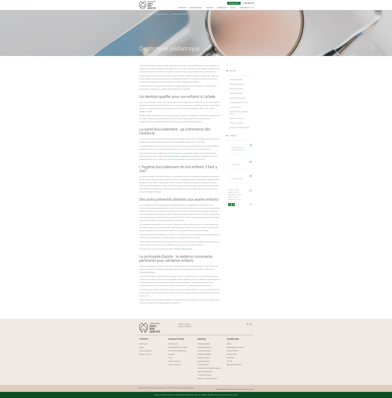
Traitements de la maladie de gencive (209, 368)
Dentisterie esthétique (236, 93)
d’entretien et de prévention (183, 249)
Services (209, 8)
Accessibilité (244, 8)
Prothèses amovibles (236, 123)
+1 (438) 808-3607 (248, 3)
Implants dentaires (203, 361)
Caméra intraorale (232, 351)
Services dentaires (162, 14)
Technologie (221, 8)
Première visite (173, 344)
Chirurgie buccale (235, 107)
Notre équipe (143, 344)
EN (253, 8)
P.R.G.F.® (229, 361)
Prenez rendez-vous (182, 86)
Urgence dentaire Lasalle (237, 98)
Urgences (171, 354)
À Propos (181, 8)
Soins (170, 358)
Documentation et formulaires (178, 347)
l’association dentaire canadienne (176, 156)
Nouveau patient (195, 8)
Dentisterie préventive (236, 89)
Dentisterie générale (236, 79)
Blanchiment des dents (237, 118)
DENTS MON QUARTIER (146, 14)
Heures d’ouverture (174, 361)
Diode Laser (230, 358)
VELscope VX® (232, 354)
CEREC (229, 344)
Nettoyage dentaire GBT (234, 364)
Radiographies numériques (235, 347)
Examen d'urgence (203, 358)
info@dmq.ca (235, 164)
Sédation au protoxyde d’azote (239, 127)
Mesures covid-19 (145, 354)
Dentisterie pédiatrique (237, 84)
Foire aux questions (145, 351)
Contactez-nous (234, 3)
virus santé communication (245, 389)
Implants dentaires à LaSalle (239, 102)
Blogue (233, 8)
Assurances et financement (177, 351)
